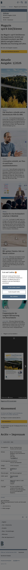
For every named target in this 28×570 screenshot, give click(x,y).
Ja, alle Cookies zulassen (14, 287)
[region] (14, 285)
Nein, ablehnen (14, 296)
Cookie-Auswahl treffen (14, 292)
